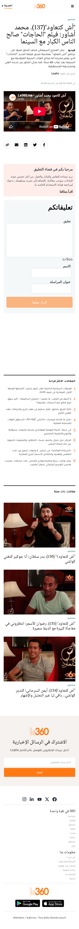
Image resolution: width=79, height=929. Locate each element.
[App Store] (53, 902)
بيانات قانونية (69, 870)
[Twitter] (47, 799)
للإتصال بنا (70, 874)
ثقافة (72, 829)
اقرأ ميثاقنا (66, 191)
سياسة (71, 816)
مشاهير (71, 19)
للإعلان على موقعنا (66, 865)
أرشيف (72, 878)
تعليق (67, 221)
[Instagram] (24, 799)
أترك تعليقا (39, 302)
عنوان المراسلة (60, 282)
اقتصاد (72, 820)
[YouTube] (39, 799)
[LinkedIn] (32, 799)
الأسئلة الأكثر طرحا (67, 861)
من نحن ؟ (71, 857)
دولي (73, 846)
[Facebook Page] (54, 799)
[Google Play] (27, 902)
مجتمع (72, 824)
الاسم (67, 266)
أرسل (39, 772)
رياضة (72, 837)
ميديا (73, 833)
